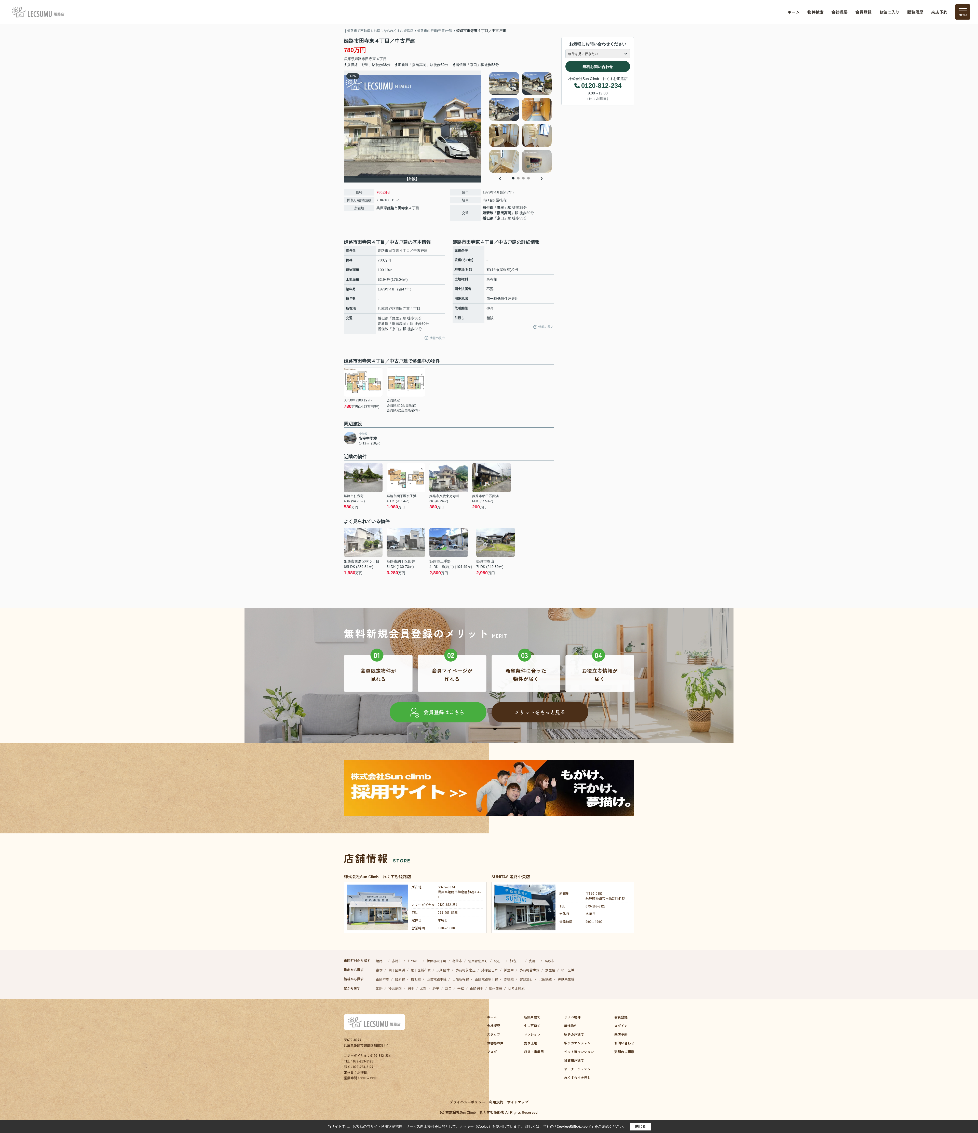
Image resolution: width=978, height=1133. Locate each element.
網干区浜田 (569, 970)
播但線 (488, 207)
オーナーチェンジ (577, 1069)
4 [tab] (528, 178)
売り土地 (530, 1043)
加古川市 (516, 960)
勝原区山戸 (489, 970)
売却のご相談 (624, 1051)
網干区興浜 (396, 970)
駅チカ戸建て (574, 1034)
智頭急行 (526, 979)
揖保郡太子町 (436, 960)
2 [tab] (518, 178)
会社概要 (839, 12)
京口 (500, 218)
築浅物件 (570, 1025)
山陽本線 (382, 979)
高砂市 (549, 960)
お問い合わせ (624, 1043)
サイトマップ (517, 1101)
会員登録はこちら (444, 712)
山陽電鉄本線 (436, 979)
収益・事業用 (534, 1051)
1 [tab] (513, 178)
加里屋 (550, 970)
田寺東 (370, 59)
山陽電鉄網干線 (486, 979)
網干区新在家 (421, 970)
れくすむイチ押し (577, 1077)
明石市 (499, 960)
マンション (532, 1034)
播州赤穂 (495, 988)
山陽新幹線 (460, 979)
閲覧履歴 (915, 12)
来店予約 (939, 12)
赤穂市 (397, 960)
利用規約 (496, 1101)
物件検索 (815, 12)
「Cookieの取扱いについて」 (574, 1126)
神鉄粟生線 (566, 979)
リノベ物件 (572, 1017)
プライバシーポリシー (467, 1101)
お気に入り (889, 12)
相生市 (457, 960)
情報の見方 (437, 338)
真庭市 (534, 960)
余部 (423, 988)
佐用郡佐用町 (478, 960)
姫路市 (360, 59)
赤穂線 (509, 979)
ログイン (621, 1025)
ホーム (793, 12)
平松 (460, 988)
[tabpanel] (521, 122)
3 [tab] (523, 178)
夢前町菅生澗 (529, 970)
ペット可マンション (579, 1051)
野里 (500, 207)
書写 (379, 970)
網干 (411, 988)
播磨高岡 (504, 213)
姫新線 (488, 213)
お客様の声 (495, 1043)
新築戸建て (532, 1017)
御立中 (509, 970)
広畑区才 (443, 970)
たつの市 (414, 960)
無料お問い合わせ (597, 66)
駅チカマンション (577, 1043)
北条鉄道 (545, 979)
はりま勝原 (516, 988)
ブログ (492, 1051)
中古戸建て (532, 1025)
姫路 (379, 988)
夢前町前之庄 (466, 970)
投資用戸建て (574, 1060)
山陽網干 (476, 988)
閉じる (640, 1126)
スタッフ (493, 1034)
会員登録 (863, 12)
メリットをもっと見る (539, 712)
